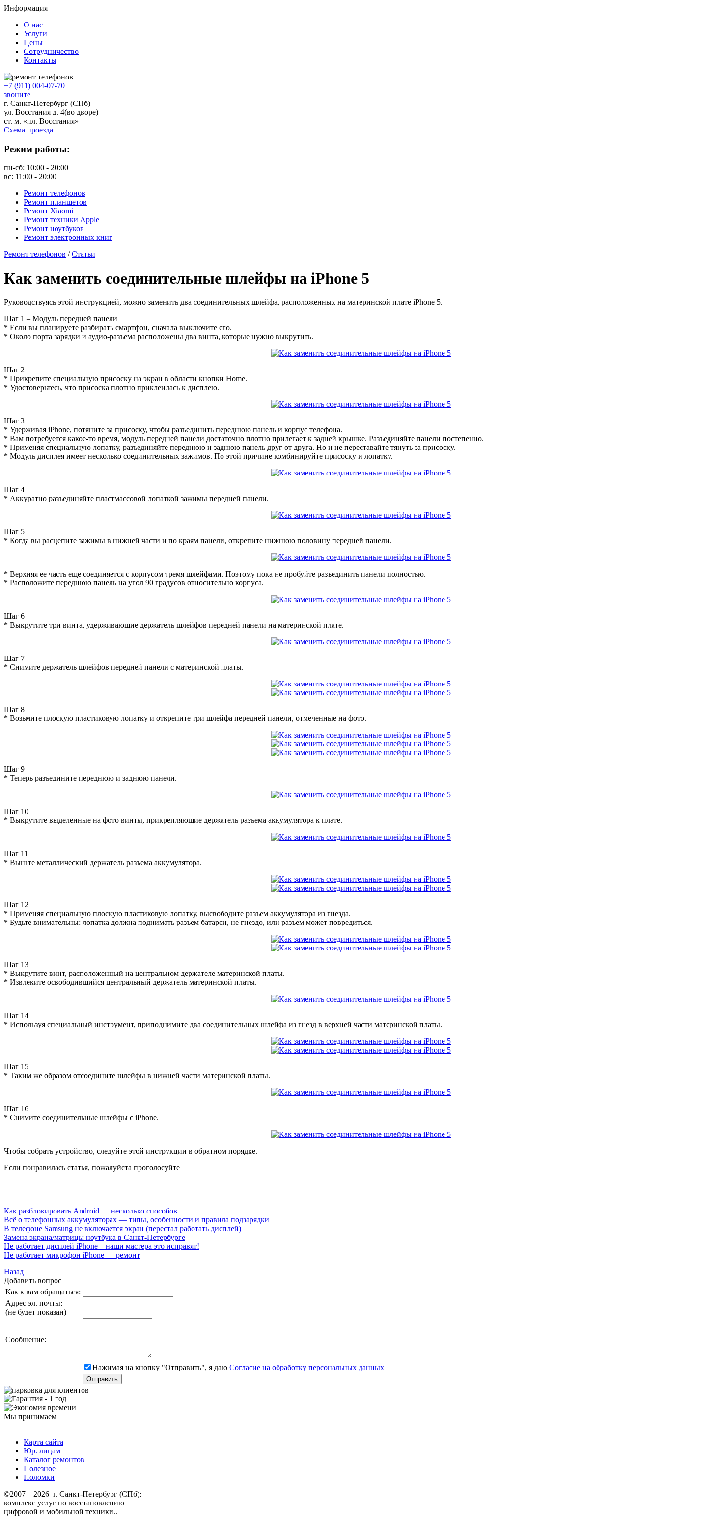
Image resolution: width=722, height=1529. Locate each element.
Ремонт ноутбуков (54, 228)
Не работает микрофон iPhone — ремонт (72, 1255)
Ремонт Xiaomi (48, 211)
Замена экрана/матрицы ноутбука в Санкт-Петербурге (94, 1237)
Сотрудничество (51, 51)
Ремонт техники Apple (61, 219)
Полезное (40, 1468)
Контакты (40, 60)
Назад (14, 1271)
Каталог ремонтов (54, 1459)
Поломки (39, 1477)
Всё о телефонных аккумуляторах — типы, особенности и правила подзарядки (136, 1219)
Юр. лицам (42, 1451)
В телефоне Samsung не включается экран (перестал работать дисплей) (122, 1228)
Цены (33, 42)
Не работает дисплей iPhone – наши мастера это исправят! (101, 1246)
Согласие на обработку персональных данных (306, 1367)
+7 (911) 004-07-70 (34, 85)
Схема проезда (28, 130)
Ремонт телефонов (54, 193)
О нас (33, 25)
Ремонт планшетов (55, 202)
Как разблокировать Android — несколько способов (90, 1211)
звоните (17, 94)
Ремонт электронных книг (68, 237)
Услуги (35, 33)
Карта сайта (43, 1442)
